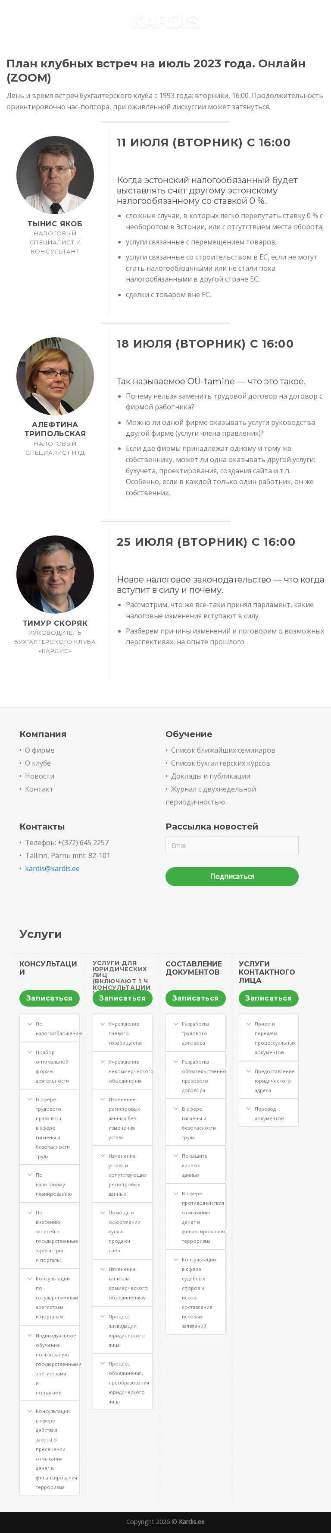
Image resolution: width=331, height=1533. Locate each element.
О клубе (38, 763)
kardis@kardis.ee (52, 868)
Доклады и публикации (210, 776)
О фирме (39, 750)
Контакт (39, 789)
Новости (39, 776)
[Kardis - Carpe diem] (165, 21)
